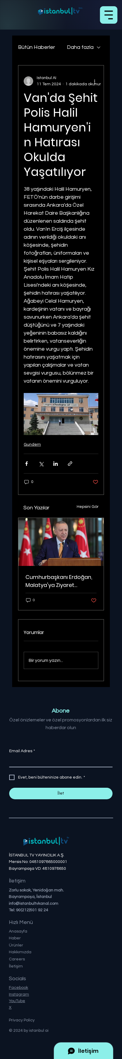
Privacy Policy (22, 1020)
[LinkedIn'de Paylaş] (55, 463)
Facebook (18, 988)
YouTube (17, 1001)
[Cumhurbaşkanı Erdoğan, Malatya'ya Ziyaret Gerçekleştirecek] (61, 542)
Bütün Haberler (36, 47)
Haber (15, 938)
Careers (17, 959)
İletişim (16, 966)
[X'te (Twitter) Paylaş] (41, 463)
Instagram (19, 994)
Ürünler (16, 945)
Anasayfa (18, 931)
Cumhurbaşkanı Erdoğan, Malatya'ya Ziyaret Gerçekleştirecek (58, 581)
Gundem (32, 444)
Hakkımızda (20, 952)
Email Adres (22, 751)
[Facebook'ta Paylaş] (26, 463)
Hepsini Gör (88, 507)
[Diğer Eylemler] (94, 81)
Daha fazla (80, 47)
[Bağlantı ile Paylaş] (70, 463)
